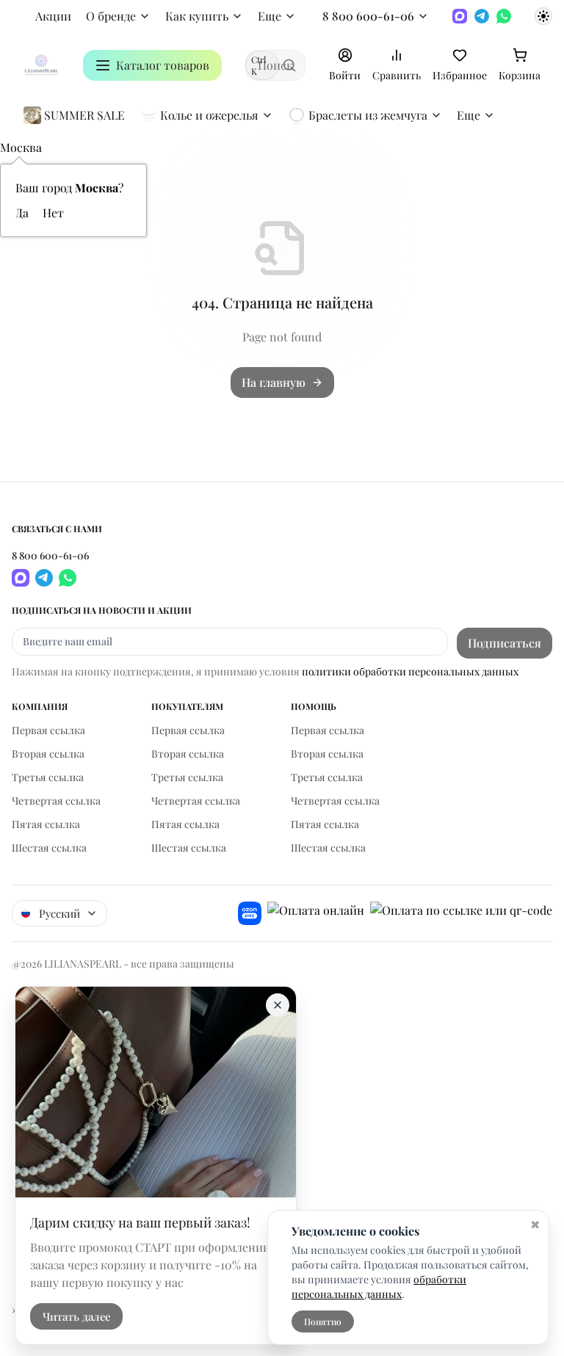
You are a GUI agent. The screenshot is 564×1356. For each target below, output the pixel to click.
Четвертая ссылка (56, 801)
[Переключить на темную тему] (543, 16)
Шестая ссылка (49, 848)
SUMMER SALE (84, 115)
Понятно (322, 1321)
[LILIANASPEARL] (41, 65)
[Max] (459, 16)
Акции (53, 15)
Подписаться (504, 642)
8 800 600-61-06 (368, 15)
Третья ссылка (48, 777)
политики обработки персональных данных (410, 671)
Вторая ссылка (48, 754)
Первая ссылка (48, 730)
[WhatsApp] (503, 16)
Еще (269, 15)
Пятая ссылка (46, 824)
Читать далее (76, 1316)
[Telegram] (481, 16)
